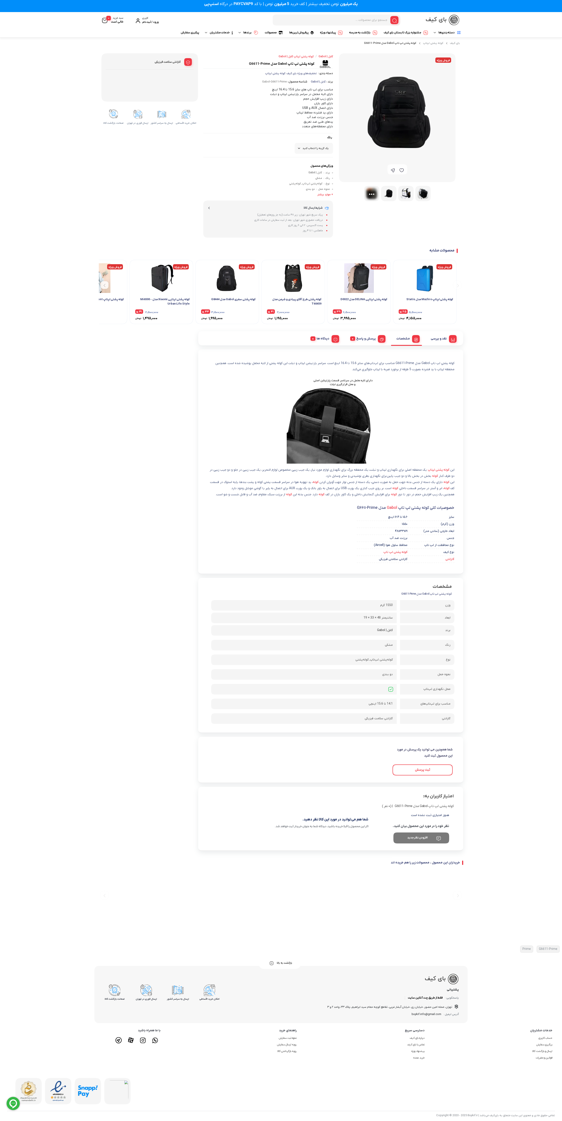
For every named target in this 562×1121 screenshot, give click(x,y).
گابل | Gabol (318, 82)
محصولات (271, 32)
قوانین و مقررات (544, 1058)
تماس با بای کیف (416, 1044)
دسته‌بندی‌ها (446, 32)
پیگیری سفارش (190, 32)
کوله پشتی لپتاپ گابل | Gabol (296, 56)
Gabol (392, 507)
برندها (247, 32)
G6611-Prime (548, 949)
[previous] (457, 285)
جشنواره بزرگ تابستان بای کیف (402, 32)
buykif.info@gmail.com (426, 1014)
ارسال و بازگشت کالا (542, 1051)
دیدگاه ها (323, 339)
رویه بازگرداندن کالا (287, 1051)
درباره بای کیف (417, 1038)
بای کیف (455, 43)
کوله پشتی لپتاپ (433, 43)
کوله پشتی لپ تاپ (395, 552)
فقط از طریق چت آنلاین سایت (425, 998)
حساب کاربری (545, 1038)
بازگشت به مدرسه (360, 32)
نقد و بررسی (439, 339)
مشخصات (403, 339)
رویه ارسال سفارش (287, 1044)
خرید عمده (419, 1058)
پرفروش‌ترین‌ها (299, 32)
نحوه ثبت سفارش (288, 1038)
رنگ (329, 137)
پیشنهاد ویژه (328, 32)
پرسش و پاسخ (366, 339)
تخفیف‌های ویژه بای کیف (302, 73)
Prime (526, 949)
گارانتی (449, 559)
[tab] (442, 338)
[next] (104, 285)
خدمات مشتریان (220, 32)
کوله (435, 476)
